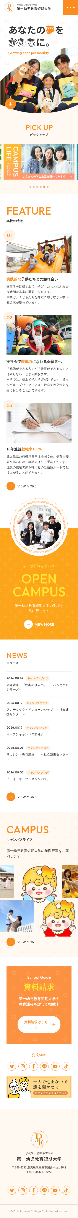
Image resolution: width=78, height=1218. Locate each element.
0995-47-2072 (43, 1171)
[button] (30, 187)
